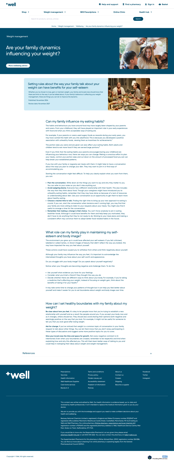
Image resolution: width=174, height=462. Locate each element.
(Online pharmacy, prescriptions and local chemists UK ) (115, 423)
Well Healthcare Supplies (70, 381)
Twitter (145, 375)
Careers (118, 378)
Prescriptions (65, 372)
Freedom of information (96, 385)
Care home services (68, 385)
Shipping (118, 381)
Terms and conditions (96, 372)
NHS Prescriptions (88, 12)
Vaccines (64, 375)
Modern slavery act (95, 378)
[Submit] (138, 19)
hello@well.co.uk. (131, 435)
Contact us (119, 375)
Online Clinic (119, 12)
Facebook (146, 372)
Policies (91, 388)
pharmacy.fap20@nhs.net (70, 435)
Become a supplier (122, 385)
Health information (68, 378)
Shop (24, 12)
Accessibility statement (96, 381)
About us (118, 372)
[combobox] (87, 18)
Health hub (144, 12)
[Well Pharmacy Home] (12, 4)
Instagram (146, 378)
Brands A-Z (65, 388)
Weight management (53, 12)
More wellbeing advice (18, 66)
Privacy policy (93, 375)
